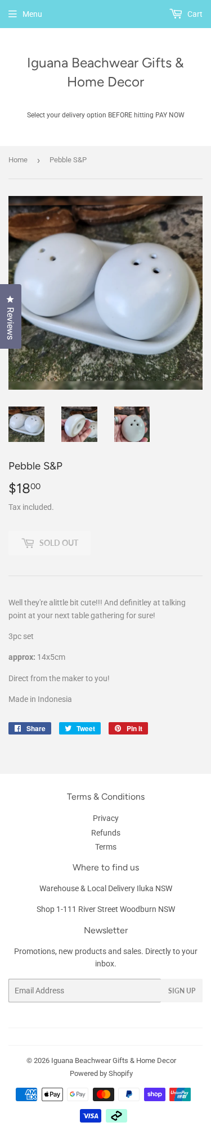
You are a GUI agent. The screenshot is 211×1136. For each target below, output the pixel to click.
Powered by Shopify (101, 1073)
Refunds (105, 832)
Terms (105, 846)
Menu (32, 14)
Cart (194, 14)
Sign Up (181, 991)
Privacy (106, 818)
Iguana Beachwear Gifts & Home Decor (105, 72)
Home (18, 160)
